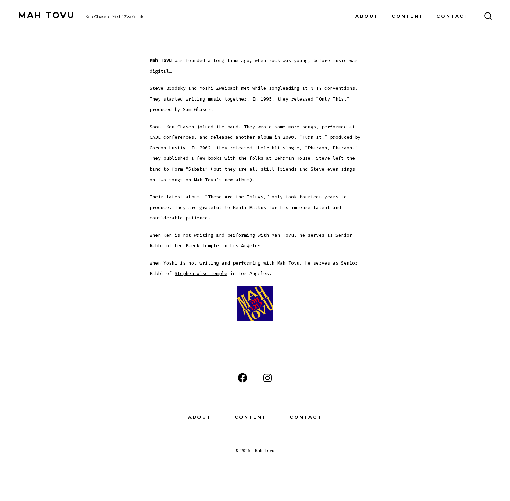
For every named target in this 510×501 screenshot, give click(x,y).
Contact (452, 16)
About (367, 16)
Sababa (196, 169)
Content (408, 16)
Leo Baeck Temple (197, 246)
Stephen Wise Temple (201, 273)
